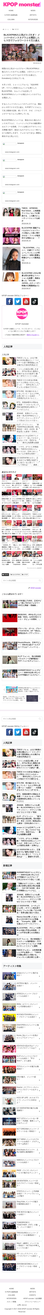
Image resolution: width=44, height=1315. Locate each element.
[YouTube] (26, 301)
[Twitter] (17, 301)
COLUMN (11, 1295)
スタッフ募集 (11, 1302)
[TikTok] (34, 301)
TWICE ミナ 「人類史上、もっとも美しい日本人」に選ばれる (27, 487)
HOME (11, 1288)
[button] (40, 580)
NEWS (6, 574)
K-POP (26, 574)
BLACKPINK (16, 574)
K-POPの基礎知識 (11, 1292)
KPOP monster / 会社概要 (32, 1298)
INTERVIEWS (11, 1298)
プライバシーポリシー (33, 1302)
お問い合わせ (22, 1305)
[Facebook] (9, 301)
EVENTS (32, 1295)
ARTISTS (32, 1292)
